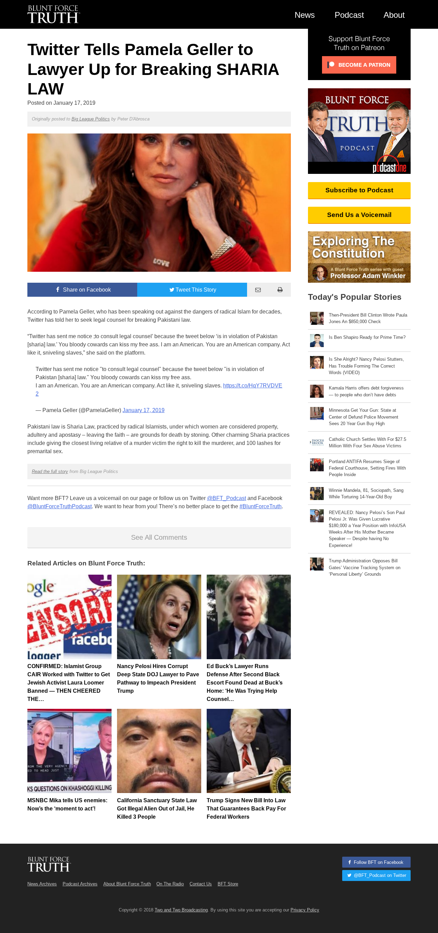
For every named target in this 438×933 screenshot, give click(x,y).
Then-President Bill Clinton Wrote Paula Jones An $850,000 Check (368, 318)
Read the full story (50, 471)
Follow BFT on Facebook (377, 862)
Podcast (349, 15)
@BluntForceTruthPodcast (59, 506)
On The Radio (170, 883)
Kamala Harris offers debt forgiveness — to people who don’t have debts (366, 391)
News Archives (42, 883)
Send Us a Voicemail (359, 214)
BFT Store (228, 883)
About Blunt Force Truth (127, 883)
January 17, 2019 (144, 410)
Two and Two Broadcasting (181, 909)
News (305, 15)
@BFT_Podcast (226, 498)
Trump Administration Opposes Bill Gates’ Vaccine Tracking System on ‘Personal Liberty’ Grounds (364, 567)
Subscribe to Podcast (359, 190)
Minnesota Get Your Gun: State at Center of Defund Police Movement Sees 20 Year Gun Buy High (363, 417)
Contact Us (201, 883)
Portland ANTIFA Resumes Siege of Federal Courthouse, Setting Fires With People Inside (367, 468)
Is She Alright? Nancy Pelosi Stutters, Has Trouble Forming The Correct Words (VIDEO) (366, 366)
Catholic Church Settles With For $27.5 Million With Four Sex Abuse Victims (367, 442)
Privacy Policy (305, 909)
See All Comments (159, 537)
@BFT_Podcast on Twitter (379, 875)
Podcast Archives (80, 883)
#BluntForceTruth (261, 506)
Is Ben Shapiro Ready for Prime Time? (367, 337)
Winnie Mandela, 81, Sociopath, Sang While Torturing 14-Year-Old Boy (366, 493)
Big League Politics (91, 119)
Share (86, 290)
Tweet (196, 290)
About (394, 15)
